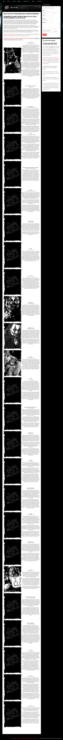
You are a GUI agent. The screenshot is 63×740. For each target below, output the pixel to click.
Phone (44, 18)
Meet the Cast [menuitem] (26, 1)
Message (44, 22)
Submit (44, 34)
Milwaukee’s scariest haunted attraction (10, 34)
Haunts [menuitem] (20, 1)
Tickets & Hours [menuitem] (13, 738)
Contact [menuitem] (18, 738)
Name (44, 10)
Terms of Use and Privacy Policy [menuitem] (26, 738)
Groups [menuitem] (14, 1)
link (53, 59)
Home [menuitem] (4, 1)
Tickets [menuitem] (9, 1)
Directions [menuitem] (39, 1)
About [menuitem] (34, 1)
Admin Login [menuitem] (35, 738)
